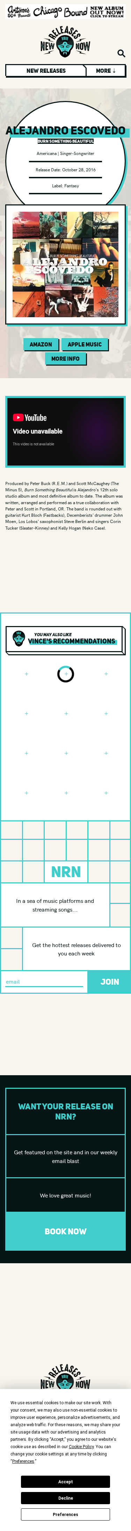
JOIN (110, 981)
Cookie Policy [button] (81, 1446)
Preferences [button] (23, 1461)
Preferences (65, 1514)
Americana (47, 153)
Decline (65, 1498)
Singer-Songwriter (77, 153)
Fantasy (71, 185)
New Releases (46, 70)
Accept (65, 1481)
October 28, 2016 (79, 169)
